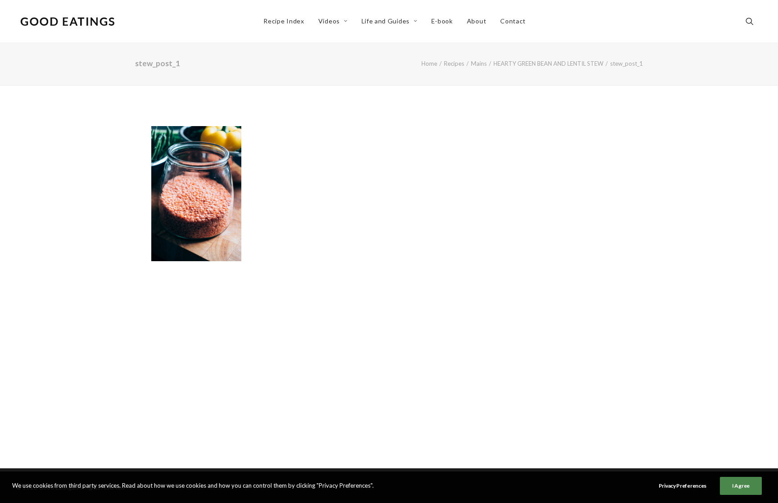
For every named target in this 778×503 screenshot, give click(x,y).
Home (429, 63)
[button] (754, 21)
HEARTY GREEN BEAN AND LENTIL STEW (548, 63)
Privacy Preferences (682, 485)
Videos (329, 21)
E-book (442, 21)
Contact (513, 21)
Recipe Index (283, 21)
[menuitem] (283, 21)
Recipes (454, 63)
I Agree (741, 485)
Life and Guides (386, 21)
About (477, 21)
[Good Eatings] (67, 21)
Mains (479, 63)
